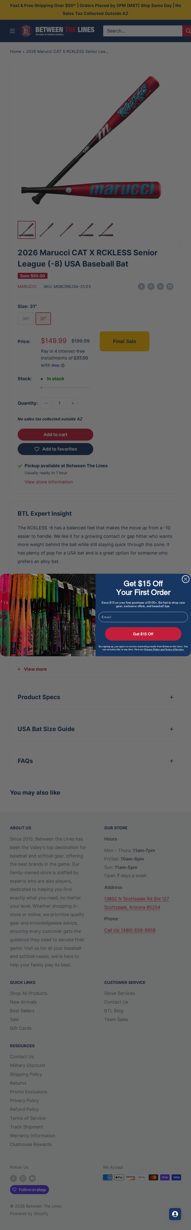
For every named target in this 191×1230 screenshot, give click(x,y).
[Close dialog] (185, 579)
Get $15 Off (143, 634)
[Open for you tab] (175, 1214)
